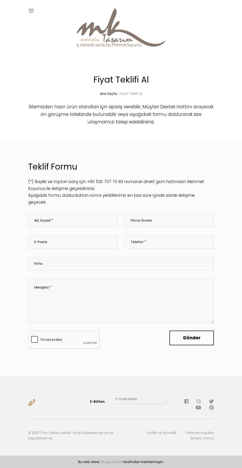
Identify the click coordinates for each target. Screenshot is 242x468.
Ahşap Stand (111, 461)
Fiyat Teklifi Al (131, 93)
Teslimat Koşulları (199, 432)
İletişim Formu (202, 438)
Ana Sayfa (108, 93)
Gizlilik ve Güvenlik (162, 432)
